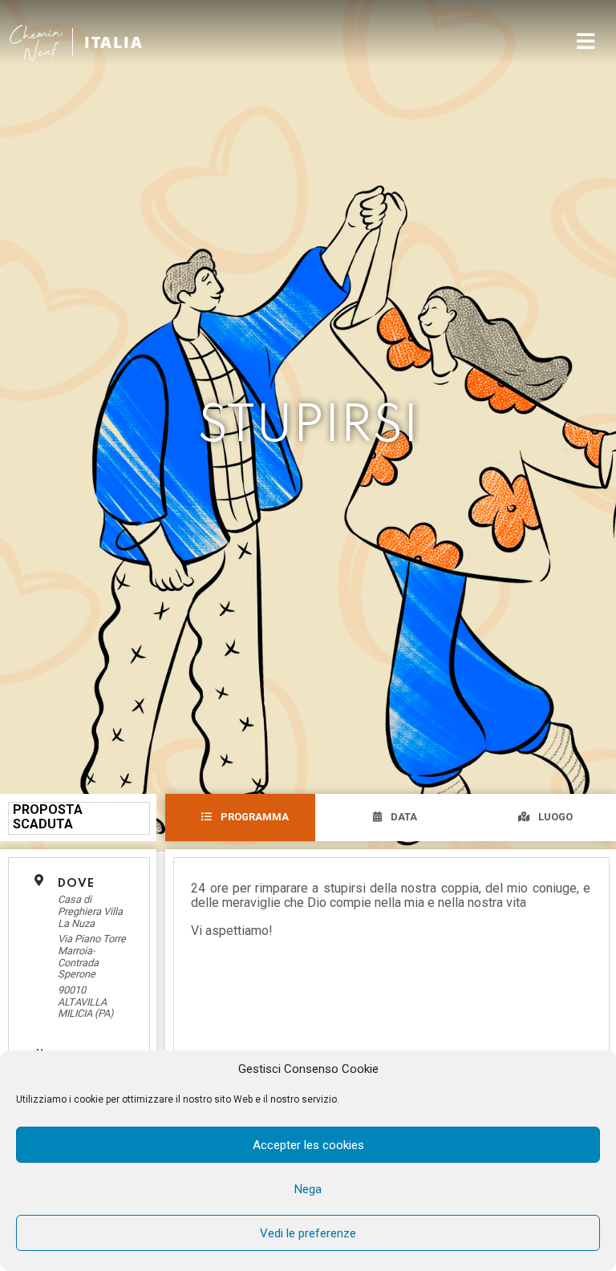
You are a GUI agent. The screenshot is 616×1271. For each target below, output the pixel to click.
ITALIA (114, 42)
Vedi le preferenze (308, 1233)
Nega (308, 1189)
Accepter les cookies (308, 1145)
